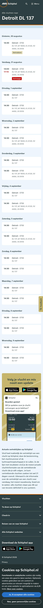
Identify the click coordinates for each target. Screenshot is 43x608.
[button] (41, 304)
